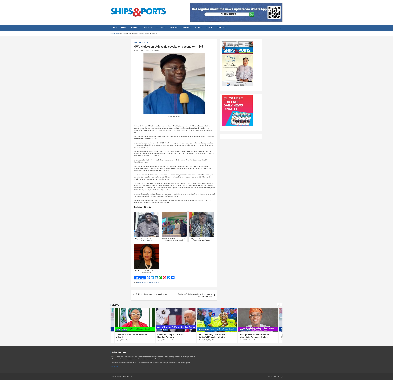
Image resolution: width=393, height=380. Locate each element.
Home (115, 28)
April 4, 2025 (161, 340)
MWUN (146, 282)
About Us (220, 28)
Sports (209, 28)
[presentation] (278, 304)
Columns (173, 28)
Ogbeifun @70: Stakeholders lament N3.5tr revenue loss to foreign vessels (195, 295)
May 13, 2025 (203, 340)
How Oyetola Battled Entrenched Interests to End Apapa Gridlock (254, 335)
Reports (159, 28)
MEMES (197, 28)
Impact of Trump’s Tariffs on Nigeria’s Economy (170, 335)
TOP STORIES (143, 43)
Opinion (185, 28)
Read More (114, 366)
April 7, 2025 (120, 340)
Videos (124, 330)
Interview (148, 28)
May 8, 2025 (243, 340)
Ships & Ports (129, 340)
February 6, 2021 (139, 50)
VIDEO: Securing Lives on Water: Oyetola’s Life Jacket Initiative (213, 335)
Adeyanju (140, 282)
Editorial (134, 28)
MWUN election (154, 282)
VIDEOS (115, 305)
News (123, 28)
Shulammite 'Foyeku (152, 50)
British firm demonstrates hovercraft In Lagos (151, 294)
